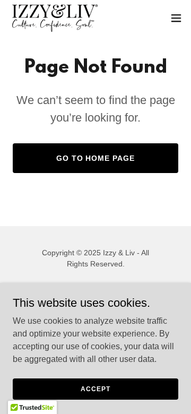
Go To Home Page (95, 158)
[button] (176, 18)
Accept (95, 388)
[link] (54, 18)
